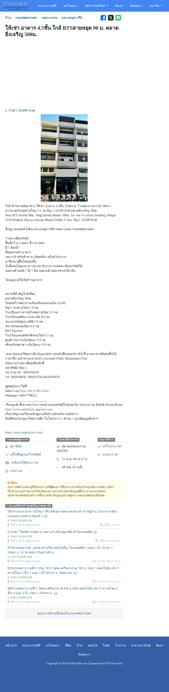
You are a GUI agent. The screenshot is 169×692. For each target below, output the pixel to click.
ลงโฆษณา (71, 5)
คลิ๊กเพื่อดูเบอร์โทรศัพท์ (25, 454)
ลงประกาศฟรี (47, 5)
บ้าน (80, 645)
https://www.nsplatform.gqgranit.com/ (29, 409)
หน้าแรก (11, 645)
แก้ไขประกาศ (112, 446)
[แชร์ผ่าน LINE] (117, 17)
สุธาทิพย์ (15, 446)
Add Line (16, 470)
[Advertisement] (64, 74)
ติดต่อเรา (136, 5)
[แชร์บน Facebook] (103, 17)
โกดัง (106, 645)
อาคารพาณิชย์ (141, 645)
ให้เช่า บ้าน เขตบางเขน (25, 525)
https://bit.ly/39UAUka (34, 391)
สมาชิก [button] (155, 5)
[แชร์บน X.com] (110, 17)
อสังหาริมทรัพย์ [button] (95, 5)
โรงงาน (120, 645)
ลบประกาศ (110, 454)
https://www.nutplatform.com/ (24, 432)
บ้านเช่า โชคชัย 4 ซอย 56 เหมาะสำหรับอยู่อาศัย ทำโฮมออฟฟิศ (49, 532)
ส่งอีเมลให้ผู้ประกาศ (24, 462)
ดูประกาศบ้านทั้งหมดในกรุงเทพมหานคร (64, 613)
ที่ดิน (68, 645)
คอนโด (92, 645)
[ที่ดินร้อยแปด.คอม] (15, 5)
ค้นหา (119, 5)
